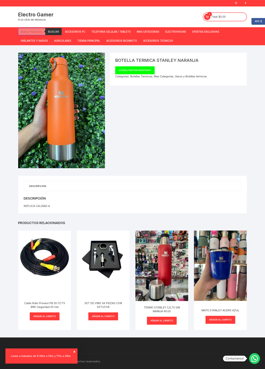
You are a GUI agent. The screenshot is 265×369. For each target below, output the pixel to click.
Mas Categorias (148, 31)
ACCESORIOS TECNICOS (158, 40)
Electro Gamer (36, 15)
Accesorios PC (75, 31)
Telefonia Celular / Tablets (111, 31)
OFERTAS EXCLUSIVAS (205, 31)
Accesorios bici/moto (121, 40)
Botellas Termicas (141, 76)
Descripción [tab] (37, 186)
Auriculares (62, 40)
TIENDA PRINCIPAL (88, 40)
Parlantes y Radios (34, 40)
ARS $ (256, 21)
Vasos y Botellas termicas (191, 76)
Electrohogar (175, 31)
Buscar (53, 31)
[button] (98, 59)
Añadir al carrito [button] (44, 316)
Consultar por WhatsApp (135, 70)
